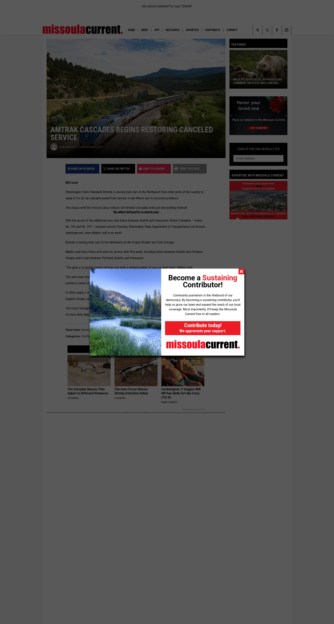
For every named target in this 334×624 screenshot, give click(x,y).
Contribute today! (202, 327)
